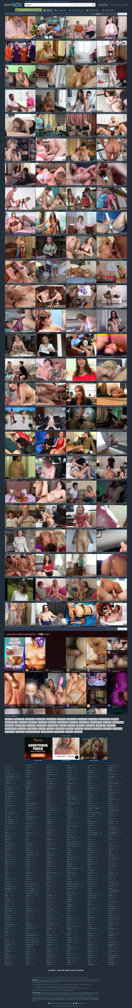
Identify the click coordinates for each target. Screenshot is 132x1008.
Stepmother (111, 774)
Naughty (69, 897)
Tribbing (110, 886)
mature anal (8, 719)
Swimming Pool (113, 810)
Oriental (69, 937)
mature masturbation (11, 722)
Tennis (110, 839)
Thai (109, 841)
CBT (27, 790)
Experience (49, 779)
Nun (68, 913)
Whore (110, 949)
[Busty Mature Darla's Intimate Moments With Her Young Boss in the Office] (20, 149)
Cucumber (29, 879)
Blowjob (7, 920)
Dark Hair (28, 908)
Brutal (6, 953)
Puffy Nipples (92, 821)
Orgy (68, 935)
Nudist (69, 911)
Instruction (49, 953)
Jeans (68, 765)
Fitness (48, 817)
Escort (48, 765)
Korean (69, 776)
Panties (69, 946)
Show (89, 902)
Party (68, 955)
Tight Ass (111, 855)
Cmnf (27, 839)
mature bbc (69, 731)
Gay (47, 868)
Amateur (7, 772)
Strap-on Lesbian (113, 783)
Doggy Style (29, 926)
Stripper (110, 790)
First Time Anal (50, 810)
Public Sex (91, 817)
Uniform (110, 911)
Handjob (48, 913)
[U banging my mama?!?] (20, 467)
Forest (48, 837)
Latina (69, 788)
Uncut (110, 904)
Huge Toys (49, 937)
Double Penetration (31, 942)
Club (27, 837)
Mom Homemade (72, 868)
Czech (27, 902)
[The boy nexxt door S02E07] (20, 516)
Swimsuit (111, 812)
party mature (52, 722)
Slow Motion (91, 929)
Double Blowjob (30, 935)
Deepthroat (29, 911)
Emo (27, 960)
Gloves (48, 884)
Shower (90, 904)
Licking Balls (71, 803)
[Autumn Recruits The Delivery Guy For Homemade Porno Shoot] (81, 394)
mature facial (73, 722)
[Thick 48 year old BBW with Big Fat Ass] (51, 174)
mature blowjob (84, 722)
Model (69, 866)
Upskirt (110, 913)
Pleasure (90, 776)
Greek (48, 893)
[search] (54, 4)
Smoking (90, 935)
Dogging (28, 924)
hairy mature (61, 719)
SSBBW (110, 770)
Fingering (49, 806)
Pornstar (90, 785)
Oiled (68, 924)
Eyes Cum (49, 781)
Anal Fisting (8, 794)
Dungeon (28, 953)
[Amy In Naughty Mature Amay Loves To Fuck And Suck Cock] (81, 223)
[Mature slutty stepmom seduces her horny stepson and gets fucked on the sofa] (51, 589)
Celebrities (29, 792)
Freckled (48, 844)
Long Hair (70, 817)
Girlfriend (49, 877)
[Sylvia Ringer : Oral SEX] (112, 516)
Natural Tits (70, 893)
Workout (110, 960)
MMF (68, 861)
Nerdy (68, 902)
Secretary (90, 873)
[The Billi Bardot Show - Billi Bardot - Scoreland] (112, 149)
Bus (6, 960)
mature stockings (118, 722)
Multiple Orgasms (72, 886)
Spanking (90, 955)
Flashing (48, 819)
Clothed (28, 835)
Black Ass (8, 908)
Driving (28, 951)
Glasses (48, 879)
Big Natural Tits (9, 886)
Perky (68, 964)
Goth (47, 888)
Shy (89, 906)
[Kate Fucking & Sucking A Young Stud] (20, 247)
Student (110, 794)
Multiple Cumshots (72, 884)
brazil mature (78, 731)
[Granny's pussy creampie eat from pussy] (20, 320)
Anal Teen (8, 799)
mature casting (9, 731)
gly (109, 899)
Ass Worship (8, 823)
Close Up (28, 832)
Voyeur (110, 922)
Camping (28, 770)
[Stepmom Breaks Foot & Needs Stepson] (51, 272)
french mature (93, 719)
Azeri (6, 830)
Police (89, 779)
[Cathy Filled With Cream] (81, 247)
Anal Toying (8, 801)
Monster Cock (71, 873)
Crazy (27, 870)
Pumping (90, 823)
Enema (28, 962)
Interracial (49, 955)
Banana (7, 850)
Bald (6, 841)
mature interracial (104, 719)
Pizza (89, 774)
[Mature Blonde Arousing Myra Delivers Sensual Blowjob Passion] (112, 247)
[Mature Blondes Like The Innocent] (112, 272)
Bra (6, 937)
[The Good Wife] (20, 418)
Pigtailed (90, 772)
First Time (49, 808)
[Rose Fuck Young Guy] (51, 565)
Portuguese (91, 788)
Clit (27, 830)
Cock (27, 841)
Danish (28, 906)
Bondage (7, 926)
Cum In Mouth (30, 888)
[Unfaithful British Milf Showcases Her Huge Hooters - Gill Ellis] (20, 198)
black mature (107, 722)
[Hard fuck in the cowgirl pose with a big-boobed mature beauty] (51, 223)
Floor (47, 826)
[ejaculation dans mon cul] (81, 614)
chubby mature (32, 728)
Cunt (27, 897)
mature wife (71, 725)
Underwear (111, 906)
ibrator (110, 915)
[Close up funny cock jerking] (51, 345)
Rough (89, 855)
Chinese (28, 810)
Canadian (28, 772)
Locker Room (71, 810)
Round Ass (91, 857)
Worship (110, 962)
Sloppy (90, 926)
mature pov (88, 728)
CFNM (27, 797)
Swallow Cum (112, 806)
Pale (68, 944)
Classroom (29, 823)
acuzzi (48, 962)
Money (69, 870)
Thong (110, 844)
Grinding (48, 895)
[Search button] (93, 5)
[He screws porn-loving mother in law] (51, 52)
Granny (48, 891)
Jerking (69, 768)
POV (89, 792)
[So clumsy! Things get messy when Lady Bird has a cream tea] (20, 27)
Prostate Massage (93, 808)
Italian (48, 960)
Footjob (48, 832)
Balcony (7, 839)
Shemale (90, 893)
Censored (28, 794)
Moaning (69, 864)
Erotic (27, 964)
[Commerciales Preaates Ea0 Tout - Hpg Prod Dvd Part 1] (81, 296)
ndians (48, 946)
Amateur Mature (10, 776)
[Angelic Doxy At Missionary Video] (112, 443)
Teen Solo (111, 835)
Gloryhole (49, 882)
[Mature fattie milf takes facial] (81, 272)
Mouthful (69, 882)
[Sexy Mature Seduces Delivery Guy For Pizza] (81, 27)
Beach (7, 866)
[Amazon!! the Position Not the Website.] (20, 394)
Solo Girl (90, 949)
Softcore (90, 942)
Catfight (28, 785)
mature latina (79, 728)
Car (27, 779)
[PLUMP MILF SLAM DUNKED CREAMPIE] (112, 565)
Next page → (122, 14)
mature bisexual (59, 731)
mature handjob (41, 725)
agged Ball (49, 855)
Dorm (27, 931)
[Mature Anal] (20, 589)
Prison (89, 799)
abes (7, 832)
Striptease (111, 792)
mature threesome (96, 722)
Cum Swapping (30, 891)
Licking (69, 801)
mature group (22, 728)
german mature (51, 719)
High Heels (49, 920)
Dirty (27, 917)
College (28, 848)
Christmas (29, 812)
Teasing (110, 826)
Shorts (90, 899)
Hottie (48, 933)
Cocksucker (29, 844)
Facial (48, 785)
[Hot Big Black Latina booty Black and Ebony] (112, 296)
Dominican (29, 929)
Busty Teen (8, 962)
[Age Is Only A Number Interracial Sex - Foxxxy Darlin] (20, 101)
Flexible (48, 823)
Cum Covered (30, 884)
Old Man (69, 929)
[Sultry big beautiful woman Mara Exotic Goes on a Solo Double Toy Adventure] (112, 223)
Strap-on (110, 785)
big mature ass (117, 728)
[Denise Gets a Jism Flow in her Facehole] (81, 76)
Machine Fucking (72, 826)
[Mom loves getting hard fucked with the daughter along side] (81, 198)
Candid (28, 774)
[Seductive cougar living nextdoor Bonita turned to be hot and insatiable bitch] (81, 589)
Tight (109, 853)
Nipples (69, 906)
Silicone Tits (91, 908)
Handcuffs (49, 911)
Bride (6, 946)
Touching (111, 875)
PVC (89, 837)
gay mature (42, 728)
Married (69, 830)
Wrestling (111, 964)
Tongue (110, 870)
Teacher (110, 823)
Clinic (27, 828)
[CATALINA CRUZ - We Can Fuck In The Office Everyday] (112, 27)
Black (6, 906)
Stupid (110, 797)
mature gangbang (53, 725)
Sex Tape (90, 884)
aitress (111, 924)
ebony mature (90, 725)
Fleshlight (49, 821)
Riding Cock (91, 850)
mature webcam (20, 725)
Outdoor (69, 940)
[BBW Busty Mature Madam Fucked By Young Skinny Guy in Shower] (20, 614)
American (8, 783)
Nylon (68, 917)
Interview (49, 958)
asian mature (80, 725)
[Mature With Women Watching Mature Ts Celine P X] (20, 443)
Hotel (48, 931)
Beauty (7, 873)
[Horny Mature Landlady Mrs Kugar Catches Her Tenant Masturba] (81, 320)
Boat (6, 922)
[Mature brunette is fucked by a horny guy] (51, 198)
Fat (47, 790)
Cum (27, 882)
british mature (43, 722)
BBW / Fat (8, 861)
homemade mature (46, 731)
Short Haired (91, 897)
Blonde (7, 913)
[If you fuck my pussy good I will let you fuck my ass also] (81, 174)
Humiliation (49, 940)
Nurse (68, 915)
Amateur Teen (9, 779)
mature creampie (63, 722)
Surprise (110, 803)
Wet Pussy (111, 942)
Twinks (110, 895)
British (7, 949)
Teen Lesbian (112, 832)
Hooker (48, 926)
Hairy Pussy (49, 908)
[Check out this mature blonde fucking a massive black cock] (81, 125)
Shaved (90, 888)
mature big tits (60, 728)
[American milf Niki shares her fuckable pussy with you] (81, 565)
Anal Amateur (9, 788)
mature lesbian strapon (33, 731)
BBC (6, 859)
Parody (69, 953)
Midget (69, 853)
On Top (69, 931)
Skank (89, 913)
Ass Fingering (9, 812)
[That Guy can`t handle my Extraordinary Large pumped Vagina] (81, 540)
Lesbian (69, 794)
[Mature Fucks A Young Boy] (51, 101)
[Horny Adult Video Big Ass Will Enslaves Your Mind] (112, 198)
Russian (90, 861)
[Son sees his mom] (20, 76)
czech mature (20, 731)
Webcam (111, 933)
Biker (6, 893)
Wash (110, 926)
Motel (68, 877)
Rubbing (90, 859)
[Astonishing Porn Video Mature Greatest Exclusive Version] (51, 394)
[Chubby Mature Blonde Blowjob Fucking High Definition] (51, 369)
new (102, 14)
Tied (109, 850)
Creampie (28, 873)
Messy (69, 848)
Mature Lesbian (71, 846)
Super (110, 801)
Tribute (110, 888)
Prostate (90, 806)
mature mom (107, 728)
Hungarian (49, 942)
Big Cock (7, 882)
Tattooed (111, 821)
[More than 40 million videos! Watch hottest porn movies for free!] (16, 5)
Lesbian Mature (71, 797)
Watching (111, 929)
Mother (69, 879)
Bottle (6, 933)
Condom (28, 857)
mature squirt (111, 725)
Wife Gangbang (112, 955)
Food (47, 828)
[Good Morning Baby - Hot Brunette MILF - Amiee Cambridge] (112, 320)
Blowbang (8, 917)
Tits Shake (111, 866)
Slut (89, 931)
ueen (89, 839)
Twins (110, 897)
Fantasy (48, 788)
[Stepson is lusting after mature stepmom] (81, 52)
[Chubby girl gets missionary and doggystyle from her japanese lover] (112, 394)
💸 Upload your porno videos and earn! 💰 (61, 1003)
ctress (7, 768)
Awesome (8, 828)
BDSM (7, 864)
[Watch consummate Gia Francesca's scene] (51, 492)
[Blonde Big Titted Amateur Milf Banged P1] (81, 418)
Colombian (29, 853)
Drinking (28, 949)
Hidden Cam (50, 917)
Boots (6, 929)
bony (27, 958)
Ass (6, 810)
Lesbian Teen (71, 799)
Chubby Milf (29, 819)
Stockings (111, 776)
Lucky (68, 821)
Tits (109, 861)
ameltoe (28, 765)
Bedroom (7, 877)
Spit (89, 960)
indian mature (33, 722)
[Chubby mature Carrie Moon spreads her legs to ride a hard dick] (20, 223)
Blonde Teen (8, 915)
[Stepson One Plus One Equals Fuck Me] (20, 369)
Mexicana (70, 850)
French (48, 846)
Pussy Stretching (93, 835)
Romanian (91, 853)
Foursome (49, 839)
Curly (27, 899)
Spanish (90, 953)
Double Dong (29, 937)
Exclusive (49, 772)
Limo (68, 806)
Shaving (90, 891)
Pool (89, 783)
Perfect (69, 962)
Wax (109, 931)
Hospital (48, 929)
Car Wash (28, 781)
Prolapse (90, 803)
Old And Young (71, 926)
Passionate (70, 958)
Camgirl (28, 768)
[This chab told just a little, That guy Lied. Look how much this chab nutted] (112, 418)
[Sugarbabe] (112, 76)
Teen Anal (111, 830)
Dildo (27, 915)
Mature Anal (70, 844)
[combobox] (57, 5)
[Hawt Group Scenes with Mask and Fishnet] (112, 540)
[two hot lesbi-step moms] (51, 540)
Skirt (89, 920)
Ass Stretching (9, 819)
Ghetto (48, 875)
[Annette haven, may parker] (51, 320)
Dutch (27, 955)
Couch (27, 866)
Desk (27, 913)
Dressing (28, 946)
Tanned (110, 819)
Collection (29, 846)
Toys (109, 877)
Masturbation (71, 837)
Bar (6, 853)
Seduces (90, 875)
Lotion (69, 819)
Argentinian (8, 806)
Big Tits (7, 891)
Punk (89, 828)
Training (110, 882)
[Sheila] (81, 345)
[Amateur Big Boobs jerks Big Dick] (20, 345)
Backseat (7, 837)
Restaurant (91, 846)
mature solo (23, 722)
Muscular (69, 888)
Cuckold (28, 877)
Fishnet (48, 812)
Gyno (47, 904)
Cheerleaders (29, 808)
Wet (109, 940)
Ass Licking (8, 815)
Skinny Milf (91, 917)
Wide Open (111, 951)
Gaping (48, 864)
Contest (28, 859)
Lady (68, 781)
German (48, 870)
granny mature (40, 719)
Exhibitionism (50, 774)
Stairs (110, 772)
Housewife (49, 935)
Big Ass (7, 879)
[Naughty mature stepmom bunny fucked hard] (51, 27)
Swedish (110, 808)
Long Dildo (70, 815)
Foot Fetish (49, 830)
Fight (47, 801)
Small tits (90, 933)
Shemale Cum (92, 895)
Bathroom (8, 857)
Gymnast (49, 902)
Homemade (49, 924)
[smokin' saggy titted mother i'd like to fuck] (81, 492)
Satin (89, 866)
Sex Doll (90, 882)
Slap (89, 922)
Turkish (110, 893)
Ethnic (48, 768)
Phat (89, 768)
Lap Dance (70, 783)
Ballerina (7, 846)
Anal (6, 785)
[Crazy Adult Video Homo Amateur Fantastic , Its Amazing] (51, 467)
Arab (6, 803)
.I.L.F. (69, 823)
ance (27, 904)
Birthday (7, 899)
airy (47, 906)
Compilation (29, 855)
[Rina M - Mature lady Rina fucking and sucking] (81, 467)
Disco (27, 920)
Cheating (28, 806)
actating (69, 779)
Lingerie (69, 808)
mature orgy (50, 728)
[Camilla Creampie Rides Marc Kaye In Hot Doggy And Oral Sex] (112, 174)
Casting (28, 783)
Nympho (69, 920)
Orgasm (69, 933)
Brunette (7, 951)
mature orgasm (100, 725)
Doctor (28, 922)
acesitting (49, 783)
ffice (68, 922)
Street (110, 788)
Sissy (89, 911)
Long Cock (70, 812)
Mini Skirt (70, 855)
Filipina (48, 803)
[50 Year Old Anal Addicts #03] (20, 296)
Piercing (90, 770)
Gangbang (49, 861)
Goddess (49, 886)
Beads (7, 868)
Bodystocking (9, 924)
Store (110, 779)
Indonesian (49, 949)
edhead (90, 844)
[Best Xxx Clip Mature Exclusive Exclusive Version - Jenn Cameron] (20, 125)
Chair (27, 801)
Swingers (111, 815)
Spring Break (112, 765)
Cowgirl (28, 868)
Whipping (111, 944)
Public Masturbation (94, 812)
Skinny (90, 915)
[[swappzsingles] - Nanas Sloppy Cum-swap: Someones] (20, 52)
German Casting (51, 873)
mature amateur (19, 719)
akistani (70, 942)
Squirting (111, 768)
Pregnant (90, 794)
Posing (90, 790)
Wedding (110, 935)
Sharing (90, 886)
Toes (109, 868)
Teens (110, 837)
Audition (7, 826)
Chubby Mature (30, 817)
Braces (7, 940)
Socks (89, 937)
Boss (6, 931)
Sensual (90, 877)
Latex (68, 785)
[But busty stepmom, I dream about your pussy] (81, 101)
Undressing (111, 908)
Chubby (28, 815)
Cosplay (28, 864)
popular (98, 14)
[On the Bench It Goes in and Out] (112, 492)
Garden (48, 866)
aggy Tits (91, 864)
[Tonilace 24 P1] (81, 369)
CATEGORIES (103, 5)
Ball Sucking (8, 844)
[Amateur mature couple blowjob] (112, 345)
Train (109, 879)
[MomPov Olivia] (20, 492)
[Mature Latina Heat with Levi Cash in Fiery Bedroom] (112, 589)
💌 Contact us (79, 1003)
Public (89, 810)
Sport (89, 962)
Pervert (90, 765)
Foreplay (48, 835)
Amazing (7, 781)
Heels (48, 915)
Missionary (70, 857)
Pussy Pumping (92, 832)
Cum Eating (29, 886)
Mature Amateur (72, 841)
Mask (68, 832)
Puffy (89, 819)
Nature (69, 895)
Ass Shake (8, 817)
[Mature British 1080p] (51, 149)
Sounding (90, 951)
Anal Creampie (9, 792)
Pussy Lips (91, 830)
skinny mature (31, 725)
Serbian (90, 879)
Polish (89, 781)
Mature (69, 839)
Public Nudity (91, 815)
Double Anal (29, 933)
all (109, 817)
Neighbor (69, 899)
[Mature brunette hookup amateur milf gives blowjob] (51, 443)
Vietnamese (111, 917)
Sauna (89, 868)
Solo (89, 946)
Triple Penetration (113, 891)
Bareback (7, 855)
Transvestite (112, 884)
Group (48, 897)
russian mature (82, 719)
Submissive (111, 799)
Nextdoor (69, 904)
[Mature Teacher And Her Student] (51, 296)
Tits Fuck (111, 864)
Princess (90, 797)
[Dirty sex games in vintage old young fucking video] (81, 443)
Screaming (91, 870)
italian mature (9, 725)
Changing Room (30, 803)
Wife (109, 953)
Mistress (69, 859)
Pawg (68, 960)
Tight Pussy (111, 857)
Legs (68, 792)
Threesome (111, 846)
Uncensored (111, 902)
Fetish (48, 797)
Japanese (49, 964)
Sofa (89, 940)
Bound (7, 935)
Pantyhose (70, 949)
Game (48, 859)
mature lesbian (30, 719)
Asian (6, 808)
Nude (68, 908)
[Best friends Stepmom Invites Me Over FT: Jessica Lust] (51, 614)
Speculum (90, 958)
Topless (110, 873)
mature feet (69, 728)
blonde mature (97, 728)
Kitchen (69, 774)
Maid (68, 828)
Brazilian (7, 942)
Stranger (110, 781)
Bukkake (7, 955)
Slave (89, 924)
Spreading (90, 964)
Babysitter (8, 835)
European (49, 770)
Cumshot (28, 895)
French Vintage (50, 848)
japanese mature (71, 719)
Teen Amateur (112, 828)
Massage (69, 835)
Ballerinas (8, 848)
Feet (47, 792)
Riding (89, 848)
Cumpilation (29, 893)
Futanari (48, 853)
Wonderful (111, 958)
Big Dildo (7, 884)
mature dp (63, 725)
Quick (89, 841)
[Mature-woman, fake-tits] (112, 614)
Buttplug (7, 964)
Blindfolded (8, 911)
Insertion (49, 951)
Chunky (28, 821)
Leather (69, 790)
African (7, 770)
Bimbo (7, 897)
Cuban (27, 875)
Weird (110, 937)
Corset (28, 861)
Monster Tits (71, 875)
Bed (6, 875)
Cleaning (28, 826)
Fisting (48, 815)
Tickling (110, 848)
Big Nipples (8, 888)
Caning (28, 776)
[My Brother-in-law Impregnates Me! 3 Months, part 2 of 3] (51, 76)
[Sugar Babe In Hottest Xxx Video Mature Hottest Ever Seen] (112, 52)
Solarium (90, 944)
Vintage (110, 920)
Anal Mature (8, 797)
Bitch (6, 904)
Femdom (49, 794)
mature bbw (114, 719)
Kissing (69, 772)
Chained (28, 799)
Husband (49, 944)
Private (90, 801)
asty (68, 891)
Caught (28, 788)
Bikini (6, 895)
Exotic (48, 776)
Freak (48, 841)
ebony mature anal (10, 728)
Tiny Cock (111, 859)
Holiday (48, 922)
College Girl (29, 850)
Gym (47, 899)
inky (68, 770)
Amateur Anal (9, 774)
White (110, 946)
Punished (90, 826)
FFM (47, 799)
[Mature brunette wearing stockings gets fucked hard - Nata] (81, 149)
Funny (48, 850)
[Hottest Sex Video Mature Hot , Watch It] (20, 565)
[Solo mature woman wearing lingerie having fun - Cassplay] (112, 125)
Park (68, 951)
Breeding (7, 944)
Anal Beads (8, 790)
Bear (6, 870)
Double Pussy (30, 944)
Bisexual (7, 902)
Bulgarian (7, 958)
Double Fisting (30, 940)
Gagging (48, 857)
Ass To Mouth (9, 821)
